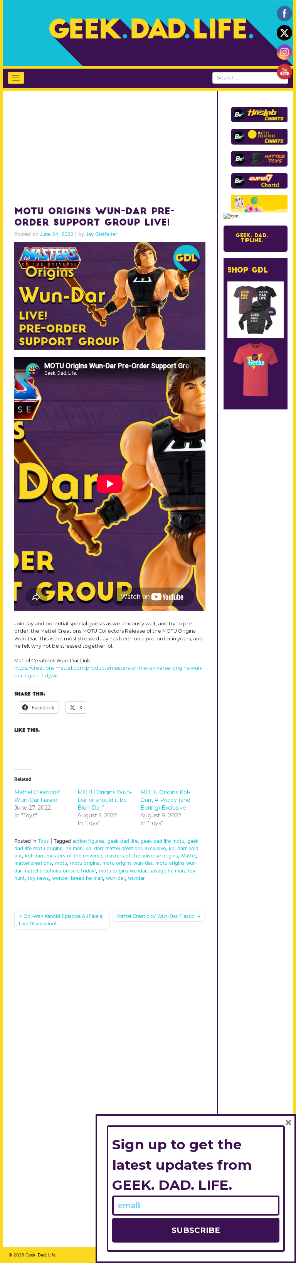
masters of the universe (74, 856)
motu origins (84, 863)
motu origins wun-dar (127, 863)
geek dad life (123, 841)
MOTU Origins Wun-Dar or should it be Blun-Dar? (104, 800)
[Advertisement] (98, 145)
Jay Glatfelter (101, 234)
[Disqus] (109, 1033)
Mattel (188, 856)
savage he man (167, 871)
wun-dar (115, 878)
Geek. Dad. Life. (41, 1255)
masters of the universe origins (141, 856)
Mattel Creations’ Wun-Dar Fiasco (155, 916)
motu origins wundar (122, 871)
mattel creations (33, 863)
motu (61, 863)
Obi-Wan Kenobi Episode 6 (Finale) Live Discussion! (61, 919)
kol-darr (34, 856)
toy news (38, 878)
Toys (43, 841)
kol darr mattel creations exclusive (126, 848)
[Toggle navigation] (16, 78)
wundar (136, 878)
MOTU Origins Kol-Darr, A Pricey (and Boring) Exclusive (165, 800)
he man (74, 848)
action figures (88, 841)
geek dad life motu (162, 841)
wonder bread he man (77, 878)
